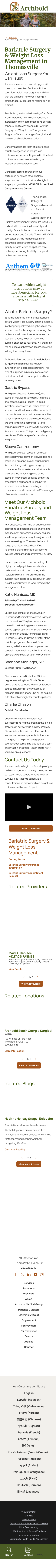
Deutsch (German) (29, 1485)
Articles (28, 1341)
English (29, 1393)
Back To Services (31, 828)
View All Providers (30, 983)
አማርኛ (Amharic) (29, 1439)
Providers (28, 1293)
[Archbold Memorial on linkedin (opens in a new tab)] (28, 1274)
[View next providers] (38, 977)
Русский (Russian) (29, 1458)
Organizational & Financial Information (29, 1523)
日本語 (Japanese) (29, 1491)
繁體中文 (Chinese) (29, 1419)
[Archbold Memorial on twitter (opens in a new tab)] (22, 1274)
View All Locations (29, 1065)
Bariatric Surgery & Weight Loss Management (29, 847)
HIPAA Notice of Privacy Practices (29, 1531)
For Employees (28, 1331)
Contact (29, 1347)
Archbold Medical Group (29, 1304)
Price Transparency (28, 1527)
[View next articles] (36, 1158)
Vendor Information (29, 1535)
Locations (29, 1288)
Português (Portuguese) (29, 1472)
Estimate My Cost (29, 1315)
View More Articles (29, 1164)
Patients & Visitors (28, 1309)
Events (29, 1336)
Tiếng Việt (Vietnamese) (29, 1406)
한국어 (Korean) (29, 1412)
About (28, 1299)
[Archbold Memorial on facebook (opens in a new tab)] (16, 1274)
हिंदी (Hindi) (29, 1445)
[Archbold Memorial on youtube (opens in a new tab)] (35, 1274)
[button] (29, 807)
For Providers (28, 1325)
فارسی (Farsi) (28, 1478)
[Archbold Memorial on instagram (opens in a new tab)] (41, 1274)
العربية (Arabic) (29, 1465)
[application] (29, 807)
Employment (29, 1320)
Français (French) (29, 1432)
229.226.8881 (28, 300)
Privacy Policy (29, 1519)
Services (13, 37)
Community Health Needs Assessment (29, 1539)
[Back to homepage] (6, 37)
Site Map (28, 1515)
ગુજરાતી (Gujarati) (29, 1426)
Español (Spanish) (29, 1399)
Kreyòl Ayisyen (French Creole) (28, 1452)
